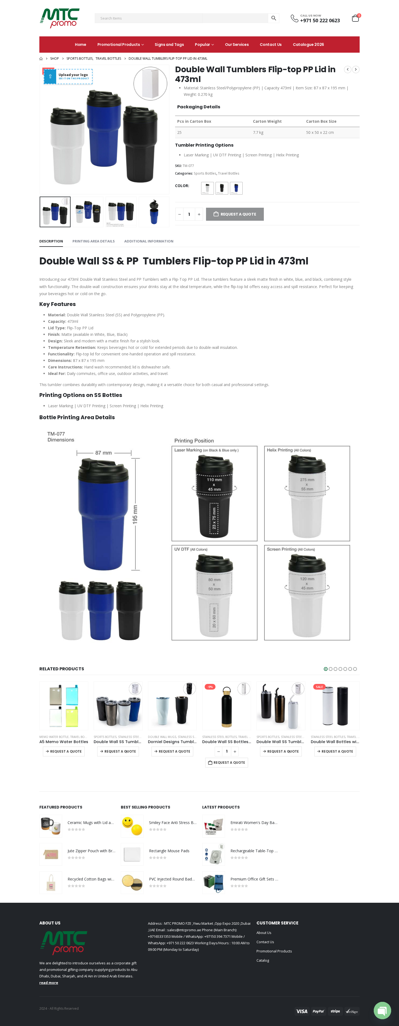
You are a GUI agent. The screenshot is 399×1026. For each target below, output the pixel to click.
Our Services (237, 44)
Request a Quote (66, 751)
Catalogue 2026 (308, 44)
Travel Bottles (228, 173)
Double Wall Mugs (162, 737)
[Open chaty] (382, 1010)
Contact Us (271, 44)
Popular (202, 44)
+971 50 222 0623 (180, 942)
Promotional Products (118, 44)
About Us (263, 932)
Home (80, 44)
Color (181, 185)
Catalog (262, 960)
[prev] (348, 69)
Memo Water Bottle (54, 737)
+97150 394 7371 (217, 936)
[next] (356, 69)
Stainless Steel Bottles (135, 737)
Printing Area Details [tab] (93, 241)
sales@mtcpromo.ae (183, 929)
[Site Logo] (59, 18)
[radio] (207, 188)
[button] (41, 129)
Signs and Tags (169, 44)
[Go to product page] (64, 706)
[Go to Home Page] (41, 58)
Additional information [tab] (148, 241)
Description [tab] (51, 241)
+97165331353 (159, 936)
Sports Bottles (205, 173)
